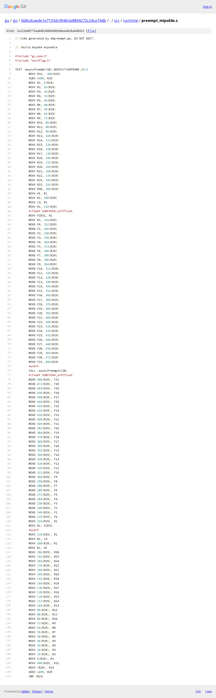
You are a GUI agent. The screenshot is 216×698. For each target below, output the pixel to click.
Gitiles (25, 691)
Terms (48, 691)
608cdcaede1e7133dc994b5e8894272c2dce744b (63, 20)
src (117, 20)
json (208, 691)
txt (198, 691)
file (91, 31)
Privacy (37, 691)
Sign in (207, 7)
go (7, 20)
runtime (130, 20)
